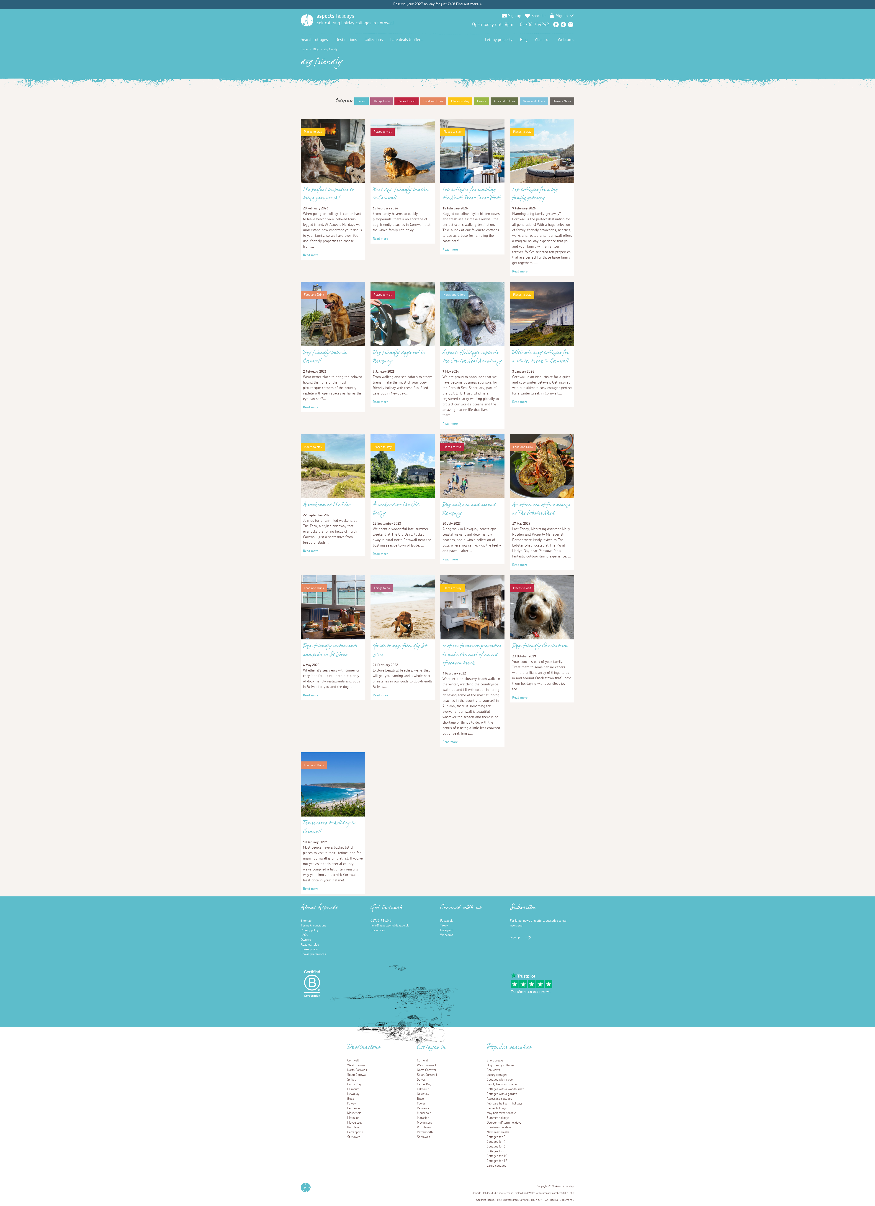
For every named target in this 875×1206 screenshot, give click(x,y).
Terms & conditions (313, 925)
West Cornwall (356, 1065)
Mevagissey (354, 1122)
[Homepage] (307, 20)
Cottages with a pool (500, 1079)
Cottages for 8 (496, 1151)
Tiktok (444, 925)
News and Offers (534, 101)
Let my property (498, 40)
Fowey (351, 1103)
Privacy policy (309, 930)
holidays (335, 16)
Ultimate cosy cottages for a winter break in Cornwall (540, 357)
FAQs (304, 935)
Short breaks (495, 1060)
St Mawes (353, 1137)
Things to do (381, 101)
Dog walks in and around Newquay (469, 510)
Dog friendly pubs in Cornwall (325, 357)
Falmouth (353, 1089)
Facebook (556, 24)
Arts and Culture (504, 101)
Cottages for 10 (497, 1156)
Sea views (493, 1070)
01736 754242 (381, 920)
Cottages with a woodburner (505, 1089)
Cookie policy (309, 949)
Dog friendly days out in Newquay (399, 357)
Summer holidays (498, 1117)
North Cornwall (357, 1070)
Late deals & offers (406, 40)
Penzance (353, 1108)
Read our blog (310, 944)
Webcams (566, 40)
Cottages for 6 (496, 1146)
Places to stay (460, 101)
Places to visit (406, 101)
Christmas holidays (499, 1127)
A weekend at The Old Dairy (396, 510)
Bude (350, 1098)
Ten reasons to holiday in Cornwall (329, 828)
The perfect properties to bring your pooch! (328, 194)
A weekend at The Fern (327, 506)
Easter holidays (497, 1108)
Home (304, 49)
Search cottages (314, 40)
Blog (524, 40)
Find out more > (469, 4)
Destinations (346, 40)
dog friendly (330, 49)
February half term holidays (504, 1103)
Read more (310, 255)
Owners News (562, 101)
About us (542, 40)
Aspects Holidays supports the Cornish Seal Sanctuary (472, 357)
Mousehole (354, 1113)
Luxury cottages (497, 1074)
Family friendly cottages (502, 1084)
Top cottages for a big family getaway (535, 194)
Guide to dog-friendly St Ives (400, 651)
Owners (306, 939)
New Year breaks (498, 1132)
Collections (374, 40)
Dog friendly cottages (500, 1065)
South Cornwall (357, 1074)
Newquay (353, 1094)
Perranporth (355, 1132)
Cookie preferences (313, 954)
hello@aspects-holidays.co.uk (390, 925)
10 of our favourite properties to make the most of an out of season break (472, 655)
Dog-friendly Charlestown (540, 647)
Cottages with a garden (502, 1094)
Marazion (353, 1117)
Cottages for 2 (496, 1137)
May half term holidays (501, 1113)
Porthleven (354, 1127)
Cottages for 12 (497, 1161)
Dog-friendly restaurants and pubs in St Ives (330, 651)
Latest (361, 101)
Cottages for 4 (496, 1141)
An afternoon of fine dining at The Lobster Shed (541, 510)
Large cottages (496, 1165)
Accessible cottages (499, 1098)
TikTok (563, 24)
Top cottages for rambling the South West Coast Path (472, 194)
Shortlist (538, 16)
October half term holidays (504, 1122)
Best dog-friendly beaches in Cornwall (401, 194)
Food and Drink (433, 101)
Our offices (378, 930)
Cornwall (353, 1060)
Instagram (570, 24)
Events (481, 101)
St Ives (351, 1079)
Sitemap (306, 920)
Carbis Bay (354, 1084)
